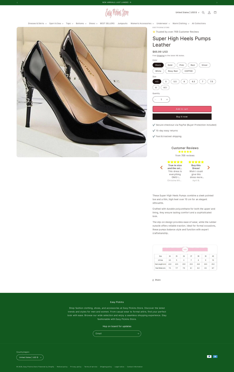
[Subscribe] (138, 333)
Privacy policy (76, 367)
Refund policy (62, 367)
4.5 (156, 81)
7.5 (211, 81)
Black (158, 65)
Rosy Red (173, 71)
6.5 (193, 81)
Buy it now (182, 116)
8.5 (165, 87)
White (158, 71)
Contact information (135, 367)
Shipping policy (106, 367)
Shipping (160, 56)
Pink (182, 65)
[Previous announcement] (17, 2)
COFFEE (189, 71)
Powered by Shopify (46, 367)
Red (193, 65)
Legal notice (119, 367)
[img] (185, 152)
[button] (37, 23)
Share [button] (158, 280)
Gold (170, 65)
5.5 (175, 81)
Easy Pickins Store (30, 367)
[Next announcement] (217, 2)
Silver (205, 65)
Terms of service (90, 367)
